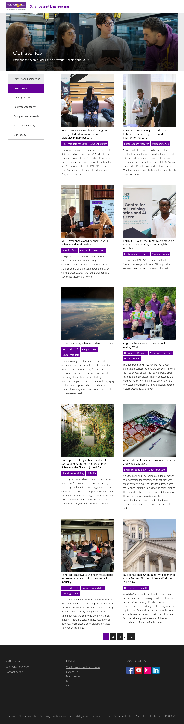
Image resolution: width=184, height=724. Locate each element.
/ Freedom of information (98, 716)
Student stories (98, 143)
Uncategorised (132, 358)
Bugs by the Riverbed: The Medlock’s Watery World (145, 345)
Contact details (14, 672)
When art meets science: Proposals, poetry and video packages (149, 461)
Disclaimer (12, 716)
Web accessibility (73, 716)
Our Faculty (130, 588)
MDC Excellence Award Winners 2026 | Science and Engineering (84, 242)
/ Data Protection (29, 716)
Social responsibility (161, 353)
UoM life (91, 473)
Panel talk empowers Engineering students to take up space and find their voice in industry (87, 578)
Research (142, 353)
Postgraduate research (75, 143)
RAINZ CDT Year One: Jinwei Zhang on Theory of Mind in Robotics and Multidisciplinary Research (84, 134)
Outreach (129, 353)
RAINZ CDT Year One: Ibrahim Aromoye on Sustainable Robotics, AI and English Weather (148, 244)
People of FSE (70, 250)
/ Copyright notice (50, 716)
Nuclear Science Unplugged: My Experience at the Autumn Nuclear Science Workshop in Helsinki (149, 578)
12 (131, 636)
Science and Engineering (49, 6)
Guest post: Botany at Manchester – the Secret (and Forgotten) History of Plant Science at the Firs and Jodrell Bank (85, 463)
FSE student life (71, 349)
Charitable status (125, 716)
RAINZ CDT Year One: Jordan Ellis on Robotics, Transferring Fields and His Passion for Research (145, 134)
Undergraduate (71, 354)
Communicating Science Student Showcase (87, 343)
